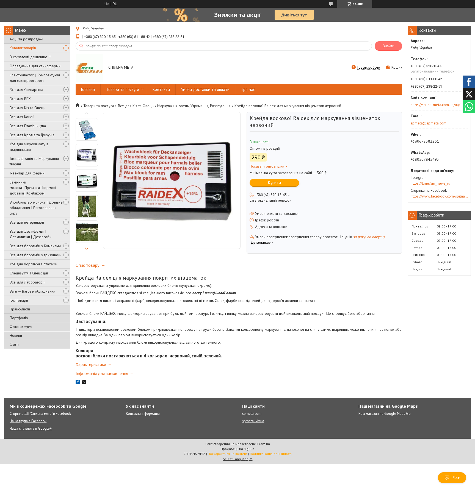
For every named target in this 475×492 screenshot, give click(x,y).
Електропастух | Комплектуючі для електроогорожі (35, 78)
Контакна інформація (143, 413)
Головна (88, 89)
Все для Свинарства (26, 89)
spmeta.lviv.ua (253, 421)
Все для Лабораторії (27, 282)
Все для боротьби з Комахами (35, 245)
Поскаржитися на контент (227, 454)
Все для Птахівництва (28, 125)
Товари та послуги (122, 89)
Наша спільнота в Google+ (31, 428)
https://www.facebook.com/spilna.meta (439, 196)
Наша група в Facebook (28, 421)
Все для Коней (22, 116)
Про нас (248, 89)
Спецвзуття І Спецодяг (29, 273)
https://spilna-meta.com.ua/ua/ (435, 104)
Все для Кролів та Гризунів (32, 134)
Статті (14, 344)
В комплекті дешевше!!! (30, 56)
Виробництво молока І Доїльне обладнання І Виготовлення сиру (36, 208)
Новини (16, 335)
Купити (274, 182)
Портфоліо (19, 317)
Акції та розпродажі (26, 39)
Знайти (388, 46)
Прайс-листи (20, 309)
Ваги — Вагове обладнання (32, 291)
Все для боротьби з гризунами (35, 254)
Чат (456, 478)
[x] (84, 382)
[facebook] (78, 382)
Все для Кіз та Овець (27, 107)
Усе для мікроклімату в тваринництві (29, 146)
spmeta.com (251, 413)
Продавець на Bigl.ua (237, 449)
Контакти (161, 89)
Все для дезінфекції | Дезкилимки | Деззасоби (30, 234)
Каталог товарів (23, 47)
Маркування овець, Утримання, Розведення (193, 105)
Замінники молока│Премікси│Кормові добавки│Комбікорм (33, 188)
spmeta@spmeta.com (428, 123)
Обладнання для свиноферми (35, 65)
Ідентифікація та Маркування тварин (34, 161)
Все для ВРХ (20, 98)
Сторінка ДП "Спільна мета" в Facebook (40, 413)
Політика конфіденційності (271, 454)
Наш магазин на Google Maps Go (384, 413)
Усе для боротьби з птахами (33, 264)
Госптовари (19, 300)
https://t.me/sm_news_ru (430, 183)
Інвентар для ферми (27, 173)
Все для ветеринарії (27, 222)
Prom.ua (263, 444)
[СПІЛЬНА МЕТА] (89, 68)
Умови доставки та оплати (205, 89)
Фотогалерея (21, 326)
